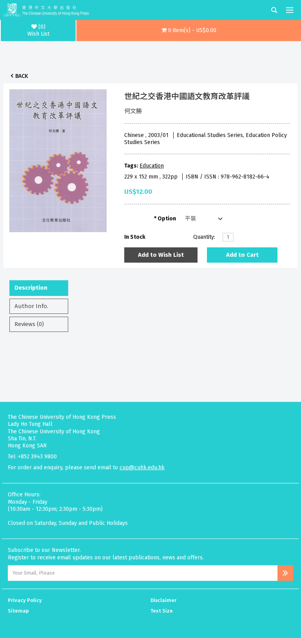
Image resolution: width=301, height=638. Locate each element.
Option (167, 218)
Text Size (161, 611)
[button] (189, 30)
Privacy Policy (25, 600)
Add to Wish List (161, 254)
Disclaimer (163, 600)
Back (21, 76)
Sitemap (18, 611)
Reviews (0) (29, 324)
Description (31, 287)
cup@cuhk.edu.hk (142, 467)
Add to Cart (242, 254)
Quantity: (204, 237)
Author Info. (31, 306)
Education (152, 165)
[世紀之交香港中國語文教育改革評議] (58, 158)
